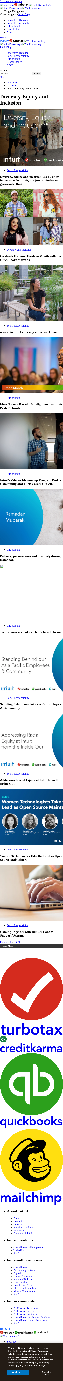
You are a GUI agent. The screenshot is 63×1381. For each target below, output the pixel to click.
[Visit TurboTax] (21, 5)
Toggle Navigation (14, 11)
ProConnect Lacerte (24, 1311)
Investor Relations (23, 1227)
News (10, 32)
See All (17, 1253)
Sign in (3, 37)
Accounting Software (24, 1270)
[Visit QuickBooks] (11, 8)
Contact (17, 1221)
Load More (8, 946)
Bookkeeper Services (24, 1285)
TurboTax (18, 1250)
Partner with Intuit (23, 1233)
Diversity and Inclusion (19, 249)
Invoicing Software (23, 1279)
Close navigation (9, 14)
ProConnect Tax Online (26, 1308)
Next (20, 942)
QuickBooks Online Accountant (30, 1320)
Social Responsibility (18, 23)
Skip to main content (11, 1)
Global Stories (14, 29)
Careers (17, 1224)
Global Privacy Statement (35, 1351)
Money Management (24, 1291)
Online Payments (22, 1276)
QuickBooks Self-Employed (28, 1247)
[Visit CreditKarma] (40, 5)
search (3, 70)
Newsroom (19, 1230)
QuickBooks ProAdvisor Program (31, 1317)
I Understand (17, 1372)
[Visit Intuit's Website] (7, 5)
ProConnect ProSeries (25, 1314)
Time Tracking (21, 1282)
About (16, 1218)
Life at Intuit (13, 26)
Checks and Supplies (24, 1288)
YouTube (11, 1341)
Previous (4, 942)
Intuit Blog (24, 14)
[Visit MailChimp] (32, 8)
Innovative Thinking (17, 20)
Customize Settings (46, 1373)
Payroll (17, 1273)
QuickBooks (20, 1267)
